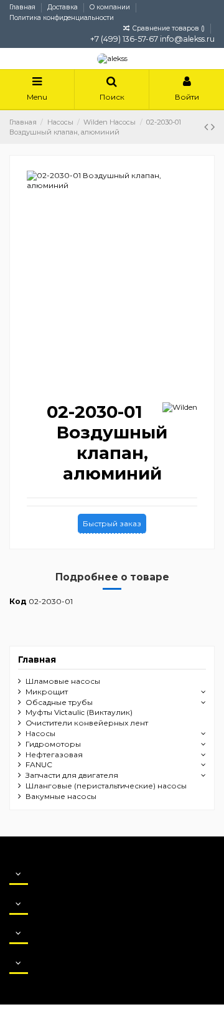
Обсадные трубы (59, 702)
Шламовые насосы (63, 681)
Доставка (63, 7)
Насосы (40, 733)
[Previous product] (207, 127)
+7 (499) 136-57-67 (124, 39)
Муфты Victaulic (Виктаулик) (79, 712)
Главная (23, 7)
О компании (111, 7)
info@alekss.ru (187, 39)
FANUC (39, 764)
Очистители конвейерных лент (87, 722)
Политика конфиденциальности (61, 18)
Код (18, 601)
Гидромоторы (53, 744)
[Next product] (213, 127)
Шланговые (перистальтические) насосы (106, 785)
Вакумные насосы (61, 796)
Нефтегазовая (54, 754)
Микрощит (47, 691)
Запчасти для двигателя (72, 775)
